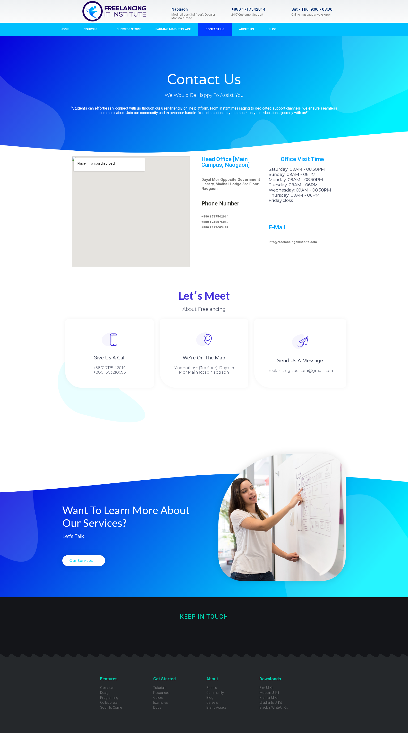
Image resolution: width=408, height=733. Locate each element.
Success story (129, 29)
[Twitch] (243, 633)
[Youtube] (196, 633)
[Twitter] (148, 633)
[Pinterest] (212, 633)
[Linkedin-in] (259, 633)
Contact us (214, 29)
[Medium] (228, 633)
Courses (90, 29)
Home (64, 29)
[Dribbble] (180, 633)
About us (246, 29)
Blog (272, 29)
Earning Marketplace (173, 29)
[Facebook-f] (293, 29)
